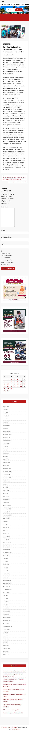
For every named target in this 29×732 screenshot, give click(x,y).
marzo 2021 (6, 608)
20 (24, 384)
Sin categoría (7, 44)
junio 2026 (5, 412)
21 (4, 386)
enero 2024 (6, 502)
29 (8, 388)
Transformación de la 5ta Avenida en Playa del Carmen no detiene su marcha (14, 178)
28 (4, 388)
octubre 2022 (6, 549)
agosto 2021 (6, 592)
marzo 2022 (6, 570)
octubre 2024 (6, 474)
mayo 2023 (6, 527)
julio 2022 (5, 558)
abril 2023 (5, 530)
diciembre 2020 (7, 617)
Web (2, 244)
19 (21, 384)
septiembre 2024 (7, 477)
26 (21, 386)
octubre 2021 (6, 586)
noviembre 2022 (7, 546)
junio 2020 (5, 636)
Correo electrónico (6, 237)
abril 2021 (5, 605)
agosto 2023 (6, 518)
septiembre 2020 (7, 626)
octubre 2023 (6, 512)
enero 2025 (6, 465)
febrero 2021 (6, 611)
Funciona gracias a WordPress (9, 727)
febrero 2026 (6, 425)
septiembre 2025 (7, 440)
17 (14, 384)
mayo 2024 (6, 490)
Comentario (4, 207)
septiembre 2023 (7, 515)
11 (17, 381)
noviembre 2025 (7, 434)
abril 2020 (5, 642)
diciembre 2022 (7, 543)
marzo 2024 (6, 496)
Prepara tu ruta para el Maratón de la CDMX (14, 671)
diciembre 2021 (7, 580)
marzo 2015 (6, 654)
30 (11, 388)
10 (14, 381)
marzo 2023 (6, 533)
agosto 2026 (6, 406)
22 (8, 386)
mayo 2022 (6, 564)
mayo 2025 (6, 453)
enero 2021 (6, 614)
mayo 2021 (6, 601)
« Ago (4, 391)
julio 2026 (5, 409)
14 (4, 384)
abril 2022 (5, 567)
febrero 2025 (6, 462)
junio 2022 (5, 561)
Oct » (8, 391)
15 (8, 384)
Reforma (15, 666)
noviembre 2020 (7, 620)
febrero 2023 (6, 536)
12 (21, 381)
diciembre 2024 (7, 468)
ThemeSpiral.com (15, 729)
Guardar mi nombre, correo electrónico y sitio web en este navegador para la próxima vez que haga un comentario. (7, 259)
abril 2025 (5, 456)
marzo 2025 (6, 459)
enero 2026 (6, 428)
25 (17, 386)
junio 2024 (5, 487)
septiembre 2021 (7, 589)
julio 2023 (5, 521)
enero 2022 (6, 577)
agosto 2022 (6, 555)
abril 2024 (5, 493)
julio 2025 (5, 446)
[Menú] (2, 1)
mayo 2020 (6, 639)
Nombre (3, 230)
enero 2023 (6, 539)
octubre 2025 (6, 437)
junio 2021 (5, 598)
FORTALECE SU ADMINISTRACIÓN (17, 182)
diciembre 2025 (7, 431)
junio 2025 (5, 450)
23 (11, 386)
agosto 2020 (6, 629)
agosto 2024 (6, 481)
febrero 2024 (6, 499)
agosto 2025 (6, 443)
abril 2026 (5, 419)
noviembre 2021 (7, 583)
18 (17, 384)
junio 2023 (5, 524)
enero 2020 (6, 651)
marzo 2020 (6, 645)
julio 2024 (5, 484)
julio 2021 (5, 595)
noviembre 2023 (7, 508)
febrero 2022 (6, 574)
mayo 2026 (6, 416)
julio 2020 (5, 632)
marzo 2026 (6, 422)
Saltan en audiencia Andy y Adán (11, 709)
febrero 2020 (6, 648)
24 (14, 386)
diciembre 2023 (7, 505)
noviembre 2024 (7, 471)
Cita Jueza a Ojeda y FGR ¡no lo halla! (13, 713)
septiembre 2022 (7, 552)
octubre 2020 (6, 623)
